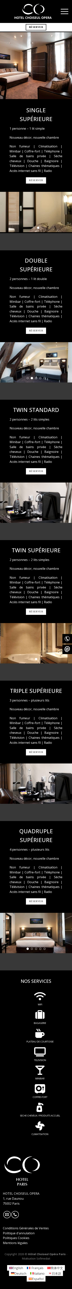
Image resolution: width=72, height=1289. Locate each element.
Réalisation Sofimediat (36, 1258)
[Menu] (64, 11)
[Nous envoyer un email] (7, 1214)
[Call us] (15, 1214)
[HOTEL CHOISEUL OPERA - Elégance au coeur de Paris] (33, 11)
